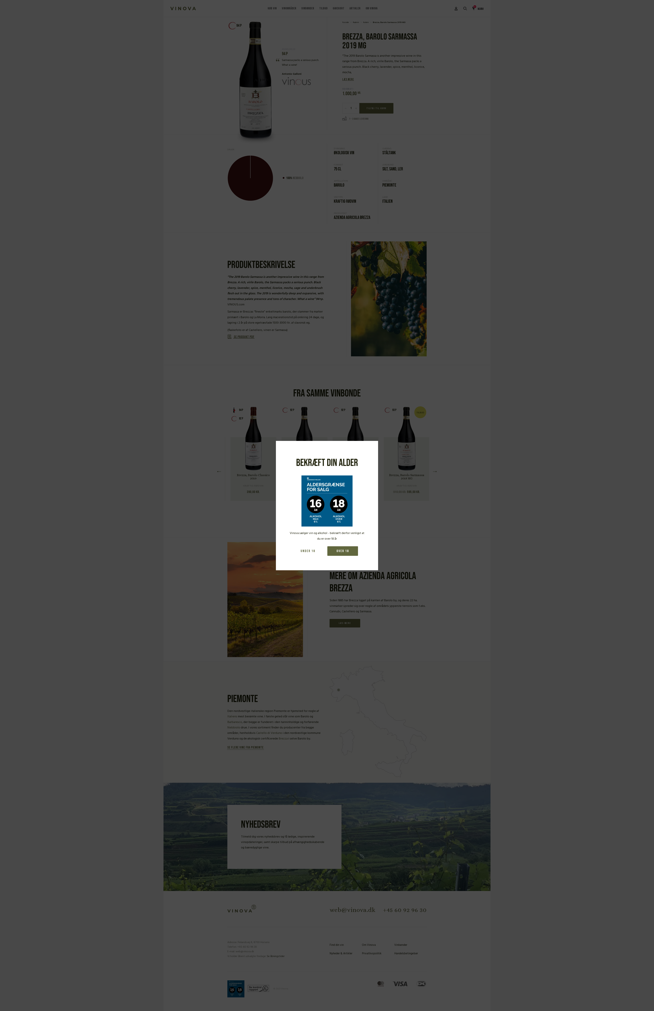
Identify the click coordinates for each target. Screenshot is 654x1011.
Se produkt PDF (243, 337)
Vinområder (289, 8)
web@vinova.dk (353, 909)
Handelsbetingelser (406, 953)
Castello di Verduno (269, 733)
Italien (366, 22)
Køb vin (272, 8)
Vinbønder (307, 8)
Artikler (355, 8)
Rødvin (356, 22)
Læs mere (348, 79)
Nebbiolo (233, 727)
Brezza (283, 738)
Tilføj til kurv (376, 108)
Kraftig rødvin (345, 201)
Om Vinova (372, 8)
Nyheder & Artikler (341, 953)
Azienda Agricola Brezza (352, 217)
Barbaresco (234, 722)
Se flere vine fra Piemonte (245, 748)
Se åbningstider (276, 956)
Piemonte (389, 185)
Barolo (339, 185)
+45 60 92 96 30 (405, 909)
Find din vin (337, 945)
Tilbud (323, 8)
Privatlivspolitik (372, 953)
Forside (345, 22)
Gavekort (338, 8)
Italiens (232, 716)
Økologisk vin (344, 153)
